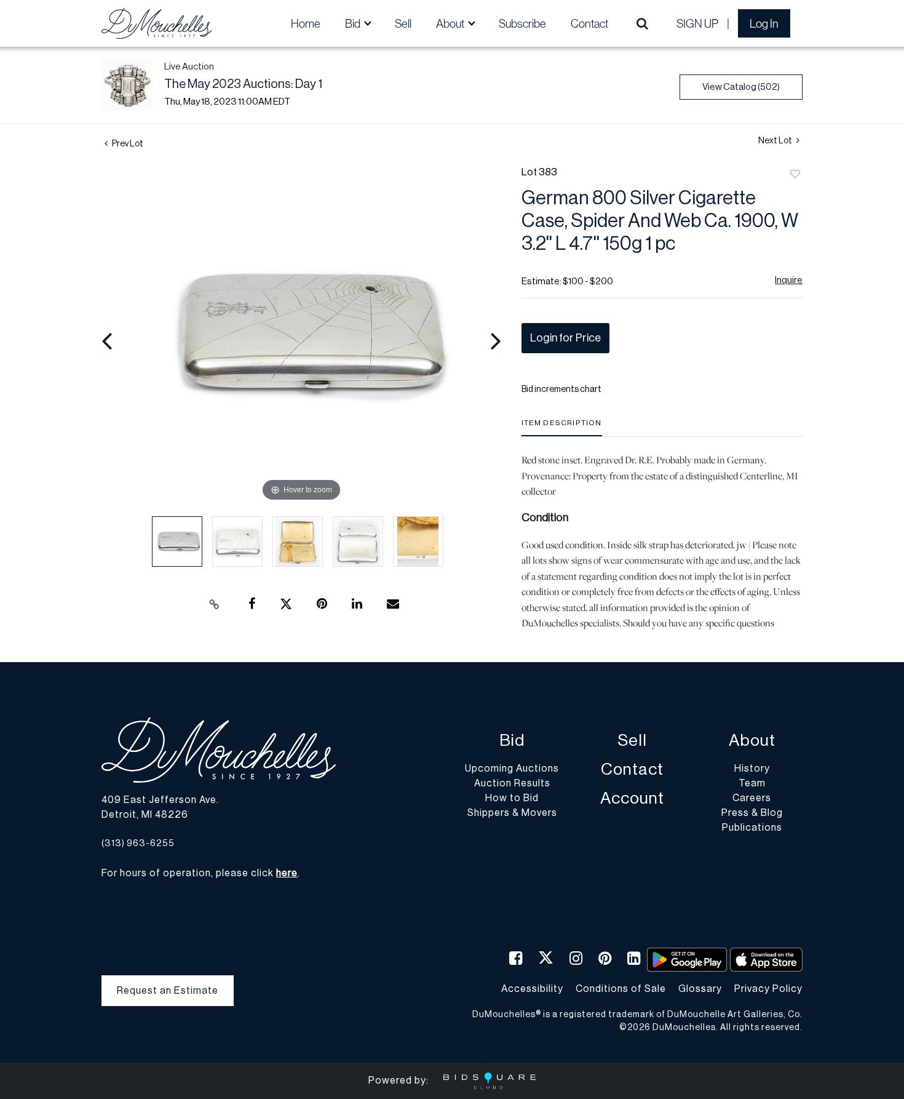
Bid (512, 740)
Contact (589, 23)
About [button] (451, 23)
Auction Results (512, 783)
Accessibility (532, 989)
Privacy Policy (768, 989)
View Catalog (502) (741, 87)
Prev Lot (127, 144)
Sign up (697, 23)
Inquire (789, 280)
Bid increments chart (561, 389)
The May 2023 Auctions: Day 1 (243, 84)
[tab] (561, 427)
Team (752, 783)
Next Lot (775, 141)
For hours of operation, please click (199, 873)
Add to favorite (795, 175)
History (752, 768)
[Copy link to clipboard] (214, 604)
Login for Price (565, 337)
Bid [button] (353, 23)
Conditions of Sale (621, 989)
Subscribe (522, 23)
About (752, 740)
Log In (764, 23)
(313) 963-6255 (138, 843)
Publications (752, 828)
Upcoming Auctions (512, 768)
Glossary (700, 989)
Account (632, 798)
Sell (403, 23)
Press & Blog (752, 813)
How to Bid (512, 798)
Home (305, 23)
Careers (751, 798)
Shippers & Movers (512, 813)
